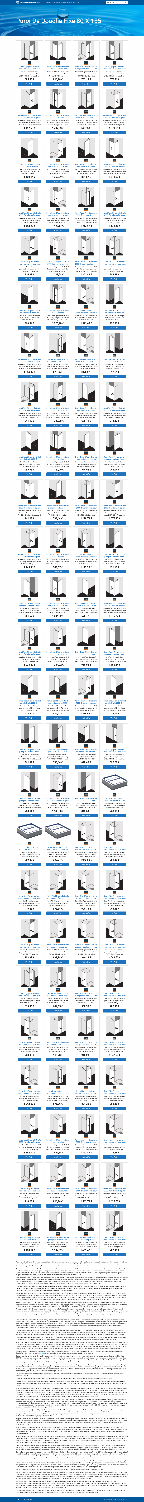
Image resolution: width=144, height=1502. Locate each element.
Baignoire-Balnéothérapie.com (31, 2)
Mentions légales (27, 1499)
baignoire (42, 1353)
